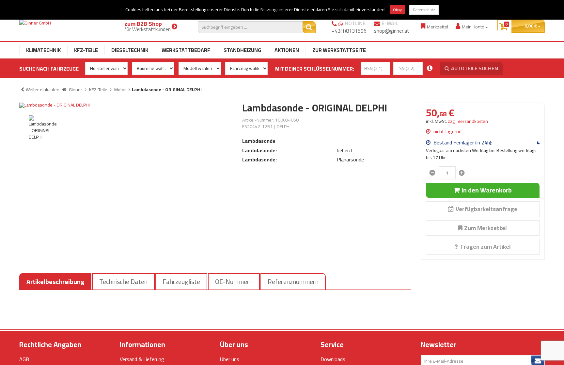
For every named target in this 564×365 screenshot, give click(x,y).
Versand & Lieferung (142, 359)
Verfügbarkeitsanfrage (486, 209)
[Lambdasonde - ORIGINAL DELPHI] (125, 105)
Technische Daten (123, 281)
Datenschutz (424, 9)
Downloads (333, 359)
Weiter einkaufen (42, 89)
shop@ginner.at (391, 31)
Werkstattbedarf (186, 50)
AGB (24, 359)
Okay (397, 9)
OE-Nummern (234, 281)
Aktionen (286, 50)
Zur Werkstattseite (339, 50)
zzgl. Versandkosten (468, 121)
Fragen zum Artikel (485, 246)
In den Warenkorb (487, 190)
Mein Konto (473, 26)
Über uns (229, 359)
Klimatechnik (43, 50)
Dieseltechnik (129, 50)
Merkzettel (437, 26)
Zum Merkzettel (485, 228)
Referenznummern (293, 281)
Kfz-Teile (86, 50)
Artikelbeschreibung (55, 281)
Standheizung (242, 50)
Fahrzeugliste (181, 281)
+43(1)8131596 (349, 31)
